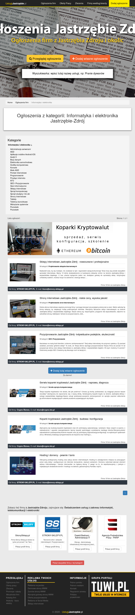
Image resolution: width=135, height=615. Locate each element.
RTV (12, 180)
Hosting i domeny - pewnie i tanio (57, 455)
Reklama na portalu (36, 585)
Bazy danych (15, 159)
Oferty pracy (11, 585)
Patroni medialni (77, 585)
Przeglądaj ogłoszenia (46, 58)
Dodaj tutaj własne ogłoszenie (68, 370)
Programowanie (16, 175)
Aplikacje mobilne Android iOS (22, 154)
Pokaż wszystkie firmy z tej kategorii (67, 562)
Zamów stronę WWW (36, 591)
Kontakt (73, 588)
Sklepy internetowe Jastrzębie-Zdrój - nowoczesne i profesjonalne (74, 261)
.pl (16, 3)
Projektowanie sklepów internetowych (63, 266)
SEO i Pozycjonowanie (19, 183)
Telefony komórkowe (19, 201)
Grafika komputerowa (19, 165)
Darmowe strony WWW (37, 588)
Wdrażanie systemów (19, 204)
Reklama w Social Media (38, 600)
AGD (12, 151)
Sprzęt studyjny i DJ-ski (20, 193)
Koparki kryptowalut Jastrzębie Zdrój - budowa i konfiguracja (71, 418)
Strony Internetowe (18, 196)
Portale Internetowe (18, 172)
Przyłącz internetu (17, 178)
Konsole (13, 167)
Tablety (13, 199)
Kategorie (14, 140)
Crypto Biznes (23, 409)
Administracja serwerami (20, 149)
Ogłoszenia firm (48, 3)
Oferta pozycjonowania (37, 597)
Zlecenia (79, 3)
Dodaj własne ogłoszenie (91, 58)
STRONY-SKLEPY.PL (26, 289)
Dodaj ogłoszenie (119, 3)
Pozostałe (14, 207)
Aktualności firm (12, 594)
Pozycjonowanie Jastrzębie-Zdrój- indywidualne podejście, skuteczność (77, 334)
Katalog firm (11, 597)
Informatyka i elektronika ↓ (20, 144)
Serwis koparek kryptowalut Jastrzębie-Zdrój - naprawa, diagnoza (74, 382)
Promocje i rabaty (13, 591)
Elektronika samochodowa (21, 162)
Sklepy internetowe (18, 188)
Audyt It (13, 157)
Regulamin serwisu (78, 591)
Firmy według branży (97, 3)
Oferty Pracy (65, 3)
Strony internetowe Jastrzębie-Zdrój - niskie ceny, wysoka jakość (73, 298)
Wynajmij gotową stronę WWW (40, 594)
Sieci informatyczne (18, 186)
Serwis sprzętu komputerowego (60, 387)
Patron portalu (76, 582)
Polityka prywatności (75, 595)
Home (10, 102)
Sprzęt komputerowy (18, 191)
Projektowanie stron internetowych (62, 302)
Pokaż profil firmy (22, 546)
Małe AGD (14, 170)
